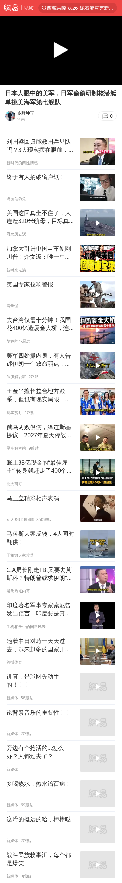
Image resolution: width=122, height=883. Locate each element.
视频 (29, 8)
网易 (10, 8)
